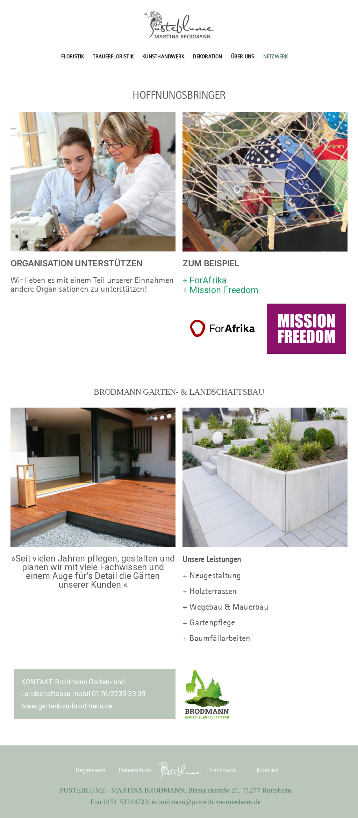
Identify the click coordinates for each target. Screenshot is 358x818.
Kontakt (267, 770)
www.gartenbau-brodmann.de (67, 706)
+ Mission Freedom (220, 290)
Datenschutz (135, 770)
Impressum (91, 770)
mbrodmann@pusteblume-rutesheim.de (206, 801)
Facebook (223, 770)
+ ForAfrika (204, 280)
